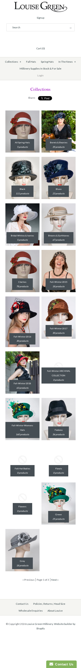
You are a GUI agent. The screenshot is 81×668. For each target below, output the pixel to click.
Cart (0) (40, 48)
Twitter (35, 38)
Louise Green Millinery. (40, 624)
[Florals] (58, 446)
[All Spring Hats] (22, 112)
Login (40, 75)
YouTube (51, 38)
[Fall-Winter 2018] (22, 353)
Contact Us (22, 603)
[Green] (58, 484)
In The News (67, 61)
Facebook (30, 38)
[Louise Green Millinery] (40, 3)
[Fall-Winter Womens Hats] (22, 400)
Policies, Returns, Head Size (49, 603)
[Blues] (58, 159)
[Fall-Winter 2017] (58, 298)
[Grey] (22, 531)
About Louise (55, 610)
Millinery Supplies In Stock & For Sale (40, 68)
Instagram (45, 38)
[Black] (22, 159)
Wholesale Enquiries (31, 610)
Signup (40, 17)
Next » (55, 579)
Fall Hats (31, 61)
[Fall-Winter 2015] (58, 252)
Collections (13, 61)
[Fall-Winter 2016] (22, 298)
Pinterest (40, 38)
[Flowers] (22, 484)
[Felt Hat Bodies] (22, 446)
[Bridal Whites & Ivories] (22, 205)
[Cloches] (22, 252)
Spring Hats (47, 61)
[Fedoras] (58, 400)
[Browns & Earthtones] (58, 205)
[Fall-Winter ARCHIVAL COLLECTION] (58, 353)
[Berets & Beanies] (58, 112)
